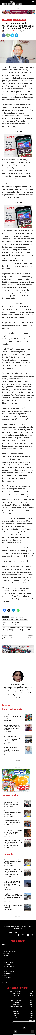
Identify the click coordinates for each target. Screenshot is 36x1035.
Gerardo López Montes (21, 618)
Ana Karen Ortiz (11, 30)
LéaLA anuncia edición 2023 (26, 637)
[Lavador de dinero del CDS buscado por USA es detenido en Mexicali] (27, 802)
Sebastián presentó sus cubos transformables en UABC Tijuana (12, 811)
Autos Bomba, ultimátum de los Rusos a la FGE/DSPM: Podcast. (13, 715)
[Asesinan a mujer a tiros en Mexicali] (27, 907)
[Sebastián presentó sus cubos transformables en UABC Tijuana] (27, 812)
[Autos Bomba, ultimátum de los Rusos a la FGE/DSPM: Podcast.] (28, 717)
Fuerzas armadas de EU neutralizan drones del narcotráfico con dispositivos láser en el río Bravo (13, 883)
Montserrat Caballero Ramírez (11, 626)
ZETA (28, 629)
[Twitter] (12, 34)
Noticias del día (19, 19)
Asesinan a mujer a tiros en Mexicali (13, 905)
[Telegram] (16, 34)
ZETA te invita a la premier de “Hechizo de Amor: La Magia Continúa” (13, 831)
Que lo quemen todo (7, 637)
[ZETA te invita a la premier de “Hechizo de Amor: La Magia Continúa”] (27, 832)
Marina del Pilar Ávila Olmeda (11, 621)
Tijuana (5, 629)
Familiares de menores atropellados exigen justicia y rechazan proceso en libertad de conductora (13, 895)
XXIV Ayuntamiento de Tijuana (17, 629)
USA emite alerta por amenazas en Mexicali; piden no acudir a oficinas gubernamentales (13, 738)
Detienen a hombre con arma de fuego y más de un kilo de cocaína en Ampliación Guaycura (13, 842)
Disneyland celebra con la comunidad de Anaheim (13, 821)
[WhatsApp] (8, 34)
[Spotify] (28, 934)
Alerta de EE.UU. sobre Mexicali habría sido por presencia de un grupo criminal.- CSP (12, 726)
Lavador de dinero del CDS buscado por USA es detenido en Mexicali (13, 801)
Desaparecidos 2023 (8, 618)
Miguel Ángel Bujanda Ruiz (10, 624)
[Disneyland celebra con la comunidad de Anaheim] (27, 822)
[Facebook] (4, 34)
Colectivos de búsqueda (16, 616)
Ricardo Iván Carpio (26, 626)
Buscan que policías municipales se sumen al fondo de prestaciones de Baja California (12, 749)
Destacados (7, 19)
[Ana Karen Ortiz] (3, 30)
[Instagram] (16, 696)
